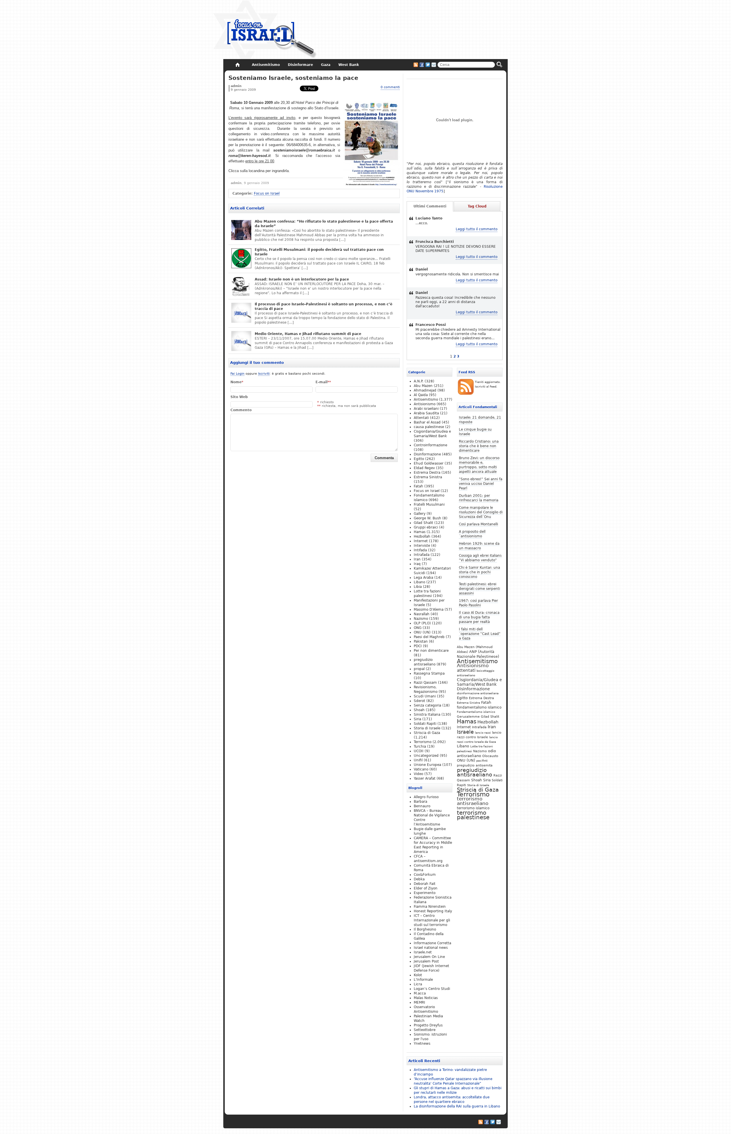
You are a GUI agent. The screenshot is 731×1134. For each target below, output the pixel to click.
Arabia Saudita (426, 413)
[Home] (237, 64)
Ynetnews (422, 1044)
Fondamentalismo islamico (476, 711)
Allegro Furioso (426, 797)
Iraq (417, 564)
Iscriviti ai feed (415, 64)
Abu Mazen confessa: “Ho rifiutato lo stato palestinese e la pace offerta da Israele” (324, 223)
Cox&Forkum (425, 875)
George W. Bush (427, 518)
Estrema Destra (481, 698)
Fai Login (237, 374)
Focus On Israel (265, 30)
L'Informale (423, 980)
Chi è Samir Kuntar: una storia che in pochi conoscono (479, 572)
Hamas (466, 721)
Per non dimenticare (431, 651)
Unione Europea (427, 765)
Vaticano (421, 769)
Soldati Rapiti (425, 724)
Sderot (419, 701)
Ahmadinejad (425, 390)
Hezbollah (488, 721)
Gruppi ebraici (426, 527)
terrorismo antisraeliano (472, 801)
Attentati (421, 418)
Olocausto (490, 756)
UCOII (418, 751)
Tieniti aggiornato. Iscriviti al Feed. (488, 384)
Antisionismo (473, 665)
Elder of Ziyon (425, 888)
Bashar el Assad (427, 422)
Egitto (462, 698)
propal (419, 669)
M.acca (420, 993)
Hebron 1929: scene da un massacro (479, 546)
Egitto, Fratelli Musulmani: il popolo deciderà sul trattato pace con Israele (319, 252)
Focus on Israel (267, 193)
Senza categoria (427, 705)
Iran (492, 727)
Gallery (419, 514)
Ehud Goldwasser (428, 463)
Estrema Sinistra (468, 702)
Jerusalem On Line (429, 957)
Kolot (418, 975)
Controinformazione (430, 445)
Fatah (486, 702)
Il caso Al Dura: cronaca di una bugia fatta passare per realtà (479, 617)
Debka (419, 879)
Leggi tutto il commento (476, 229)
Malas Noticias (426, 998)
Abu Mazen (423, 386)
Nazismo (480, 751)
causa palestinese (429, 427)
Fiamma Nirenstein (430, 907)
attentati (466, 670)
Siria (487, 780)
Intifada (420, 550)
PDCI (418, 646)
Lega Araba (423, 578)
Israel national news (431, 948)
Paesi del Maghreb (429, 637)
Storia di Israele (478, 785)
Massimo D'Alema (428, 610)
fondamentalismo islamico (479, 707)
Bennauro (422, 806)
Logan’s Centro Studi (432, 989)
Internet (464, 727)
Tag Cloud (477, 206)
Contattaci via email (433, 64)
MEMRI (419, 1002)
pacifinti (482, 760)
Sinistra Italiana (427, 715)
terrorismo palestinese (473, 815)
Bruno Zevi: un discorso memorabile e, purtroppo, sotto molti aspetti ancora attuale (479, 465)
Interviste (422, 546)
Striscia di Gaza (478, 789)
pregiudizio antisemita (475, 765)
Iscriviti (264, 374)
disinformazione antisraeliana (478, 693)
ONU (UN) (466, 760)
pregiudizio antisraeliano (474, 772)
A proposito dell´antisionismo (472, 534)
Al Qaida (421, 395)
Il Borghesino (425, 929)
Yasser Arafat (424, 778)
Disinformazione (473, 689)
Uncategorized (426, 756)
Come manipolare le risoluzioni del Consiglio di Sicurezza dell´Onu (481, 512)
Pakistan (421, 641)
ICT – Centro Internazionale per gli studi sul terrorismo (432, 920)
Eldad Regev (424, 468)
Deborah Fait (424, 884)
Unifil (418, 760)
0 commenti (390, 87)
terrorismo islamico (473, 808)
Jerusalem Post (426, 961)
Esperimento (424, 893)
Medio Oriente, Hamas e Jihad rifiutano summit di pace (308, 334)
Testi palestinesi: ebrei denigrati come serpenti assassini (479, 588)
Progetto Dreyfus (428, 1025)
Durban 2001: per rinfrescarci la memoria (478, 498)
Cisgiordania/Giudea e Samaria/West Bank (479, 682)
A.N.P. (418, 381)
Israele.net (423, 952)
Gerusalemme (468, 717)
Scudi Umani (425, 696)
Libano (463, 746)
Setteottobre (424, 1030)
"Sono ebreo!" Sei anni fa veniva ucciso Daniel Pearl (480, 483)
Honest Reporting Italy (433, 911)
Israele (465, 732)
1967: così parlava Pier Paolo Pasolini (478, 603)
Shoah (476, 780)
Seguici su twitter (427, 64)
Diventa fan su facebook (421, 64)
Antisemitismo (477, 661)
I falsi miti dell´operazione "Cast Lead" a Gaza (480, 633)
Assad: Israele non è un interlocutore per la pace (302, 279)
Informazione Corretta (432, 943)
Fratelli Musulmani (429, 505)
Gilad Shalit (490, 717)
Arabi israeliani (426, 409)
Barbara (420, 802)
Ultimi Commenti (429, 206)
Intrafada (479, 727)
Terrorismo (473, 794)
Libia (418, 587)
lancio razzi (483, 732)
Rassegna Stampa (429, 673)
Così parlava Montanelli (478, 524)
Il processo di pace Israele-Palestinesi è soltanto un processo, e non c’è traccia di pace (323, 306)
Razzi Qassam (425, 683)
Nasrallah (421, 614)
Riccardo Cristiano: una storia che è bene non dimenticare (479, 446)
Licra (418, 984)
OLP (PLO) (422, 623)
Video (418, 774)
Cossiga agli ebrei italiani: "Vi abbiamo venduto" (480, 558)
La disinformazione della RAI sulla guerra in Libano (457, 1106)
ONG (417, 628)
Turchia (420, 746)
